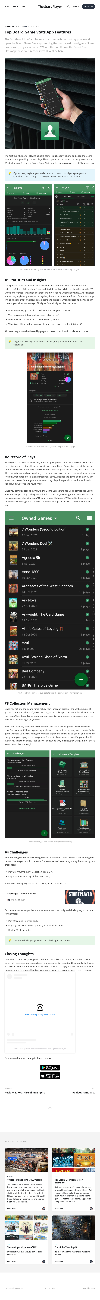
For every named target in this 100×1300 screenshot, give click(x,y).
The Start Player (50, 6)
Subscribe (88, 6)
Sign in (76, 6)
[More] (24, 6)
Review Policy (50, 1288)
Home (7, 6)
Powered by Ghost (88, 1288)
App (25, 26)
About (16, 6)
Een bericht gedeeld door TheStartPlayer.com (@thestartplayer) (40, 1049)
